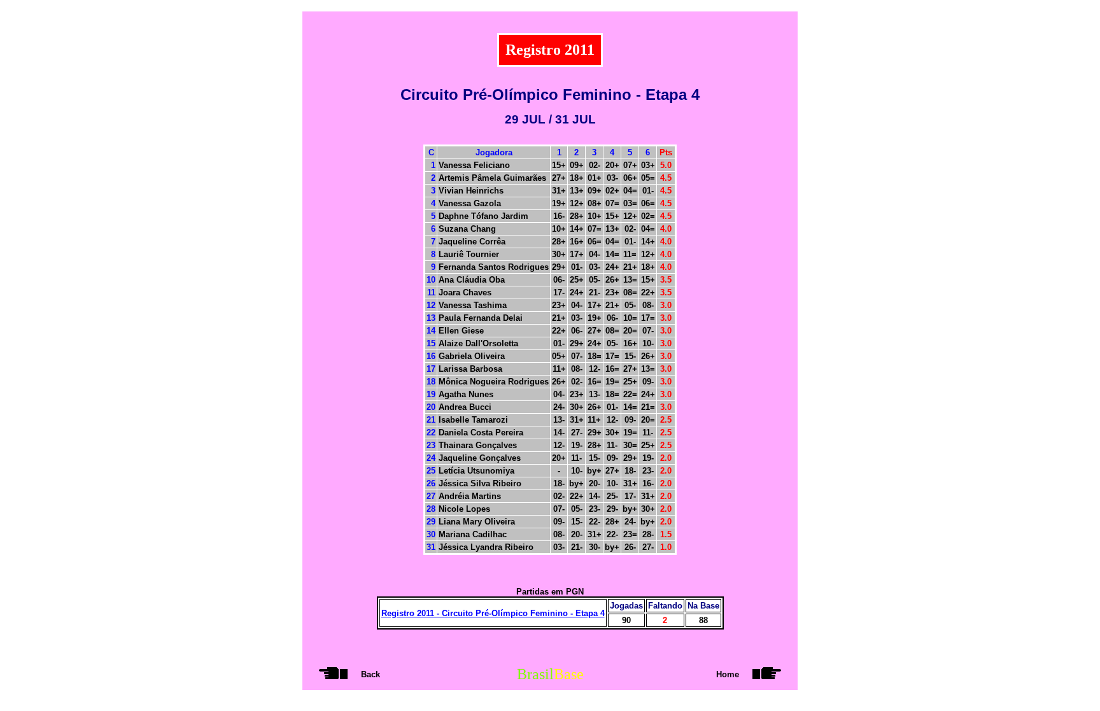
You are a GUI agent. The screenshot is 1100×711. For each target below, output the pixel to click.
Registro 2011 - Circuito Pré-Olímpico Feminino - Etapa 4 (493, 613)
